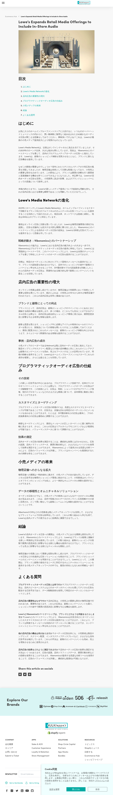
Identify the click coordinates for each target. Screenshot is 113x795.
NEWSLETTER (11, 774)
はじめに (27, 86)
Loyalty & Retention (40, 751)
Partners (62, 748)
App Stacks (63, 751)
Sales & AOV (37, 744)
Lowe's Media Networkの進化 (36, 91)
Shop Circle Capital (66, 744)
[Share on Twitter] (24, 674)
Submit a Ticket (12, 755)
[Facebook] (6, 790)
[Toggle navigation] (3, 3)
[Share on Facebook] (20, 674)
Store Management (40, 755)
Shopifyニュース (92, 748)
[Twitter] (17, 790)
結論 (25, 110)
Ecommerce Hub (11, 16)
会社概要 (9, 744)
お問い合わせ (11, 751)
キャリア (9, 748)
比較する (89, 751)
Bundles (61, 755)
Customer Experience (41, 748)
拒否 (98, 789)
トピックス (90, 744)
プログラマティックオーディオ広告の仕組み (43, 100)
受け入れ (76, 789)
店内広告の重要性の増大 (34, 96)
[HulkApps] (84, 2)
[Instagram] (12, 790)
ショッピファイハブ (94, 759)
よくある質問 (29, 114)
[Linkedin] (22, 790)
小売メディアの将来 (32, 105)
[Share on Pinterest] (29, 674)
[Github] (32, 790)
